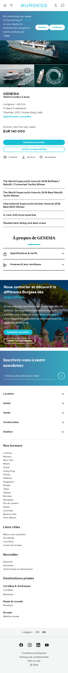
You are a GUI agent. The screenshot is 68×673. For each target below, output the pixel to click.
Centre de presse (12, 545)
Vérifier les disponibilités (34, 149)
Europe (7, 612)
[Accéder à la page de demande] (62, 5)
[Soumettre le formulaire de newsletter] (61, 375)
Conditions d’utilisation (34, 653)
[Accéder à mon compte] (55, 5)
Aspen (6, 506)
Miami (6, 463)
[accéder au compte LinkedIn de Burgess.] (38, 646)
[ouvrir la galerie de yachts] (27, 70)
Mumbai (7, 496)
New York (8, 460)
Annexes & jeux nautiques (25, 264)
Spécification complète (17, 116)
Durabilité (8, 537)
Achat (6, 403)
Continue (57, 27)
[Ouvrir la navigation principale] (5, 5)
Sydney (7, 492)
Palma (6, 474)
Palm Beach (9, 517)
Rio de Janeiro (11, 503)
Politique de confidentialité (34, 657)
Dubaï (6, 467)
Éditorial (7, 561)
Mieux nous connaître (14, 534)
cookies (26, 20)
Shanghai (8, 499)
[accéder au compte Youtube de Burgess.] (46, 646)
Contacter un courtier (34, 142)
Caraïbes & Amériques (17, 586)
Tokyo (6, 488)
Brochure (31, 157)
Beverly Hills (9, 514)
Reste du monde (13, 601)
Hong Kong (9, 471)
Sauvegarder (50, 157)
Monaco (7, 456)
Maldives (8, 605)
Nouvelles (8, 565)
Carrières (8, 541)
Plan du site (34, 660)
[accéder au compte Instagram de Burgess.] (29, 646)
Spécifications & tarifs (23, 253)
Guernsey (8, 510)
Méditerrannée (11, 616)
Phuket (6, 485)
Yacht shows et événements (18, 569)
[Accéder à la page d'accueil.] (34, 5)
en (37, 632)
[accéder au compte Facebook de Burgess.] (21, 646)
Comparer (13, 157)
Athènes (7, 478)
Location (8, 393)
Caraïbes (8, 590)
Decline (42, 27)
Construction (11, 422)
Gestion (8, 431)
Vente (6, 412)
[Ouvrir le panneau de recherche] (11, 5)
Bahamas (8, 594)
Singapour (8, 481)
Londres (7, 453)
